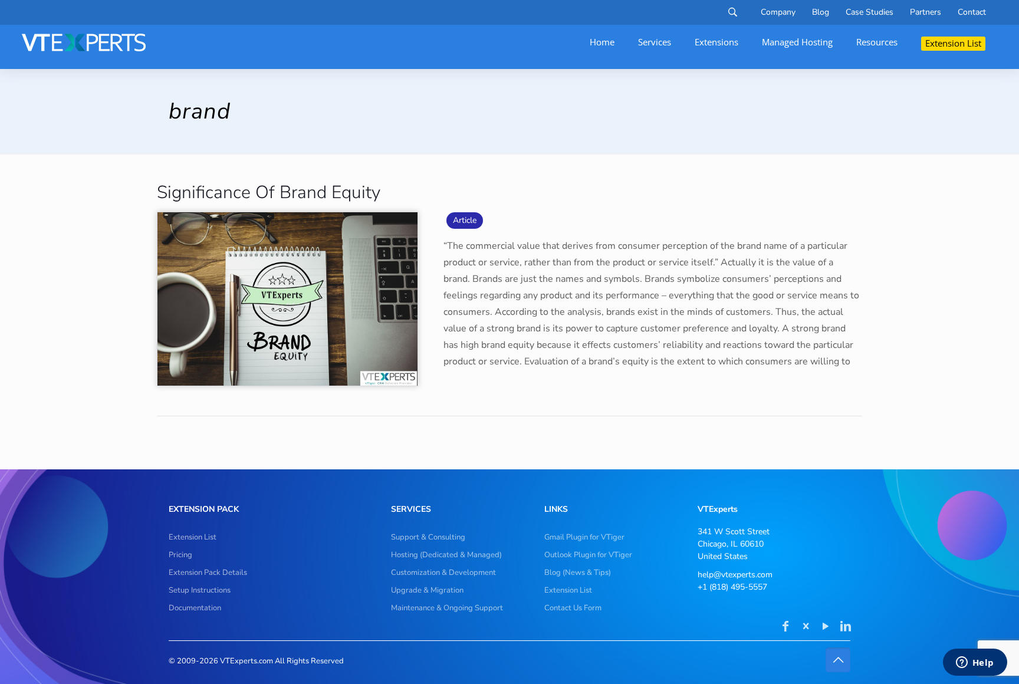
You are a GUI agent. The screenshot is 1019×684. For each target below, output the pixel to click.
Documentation (195, 608)
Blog (820, 12)
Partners (925, 12)
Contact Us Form (572, 608)
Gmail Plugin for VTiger (584, 537)
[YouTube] (825, 627)
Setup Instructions (200, 590)
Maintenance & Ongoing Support (447, 608)
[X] (805, 627)
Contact (972, 12)
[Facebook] (785, 627)
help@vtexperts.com (735, 574)
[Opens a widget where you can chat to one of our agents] (974, 663)
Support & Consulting (428, 537)
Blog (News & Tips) (577, 572)
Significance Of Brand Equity (268, 192)
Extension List (192, 537)
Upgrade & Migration (427, 590)
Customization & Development (443, 572)
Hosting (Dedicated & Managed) (446, 555)
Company (778, 12)
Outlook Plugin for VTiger (588, 555)
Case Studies (869, 12)
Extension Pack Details (208, 572)
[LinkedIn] (845, 627)
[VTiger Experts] (84, 42)
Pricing (180, 555)
